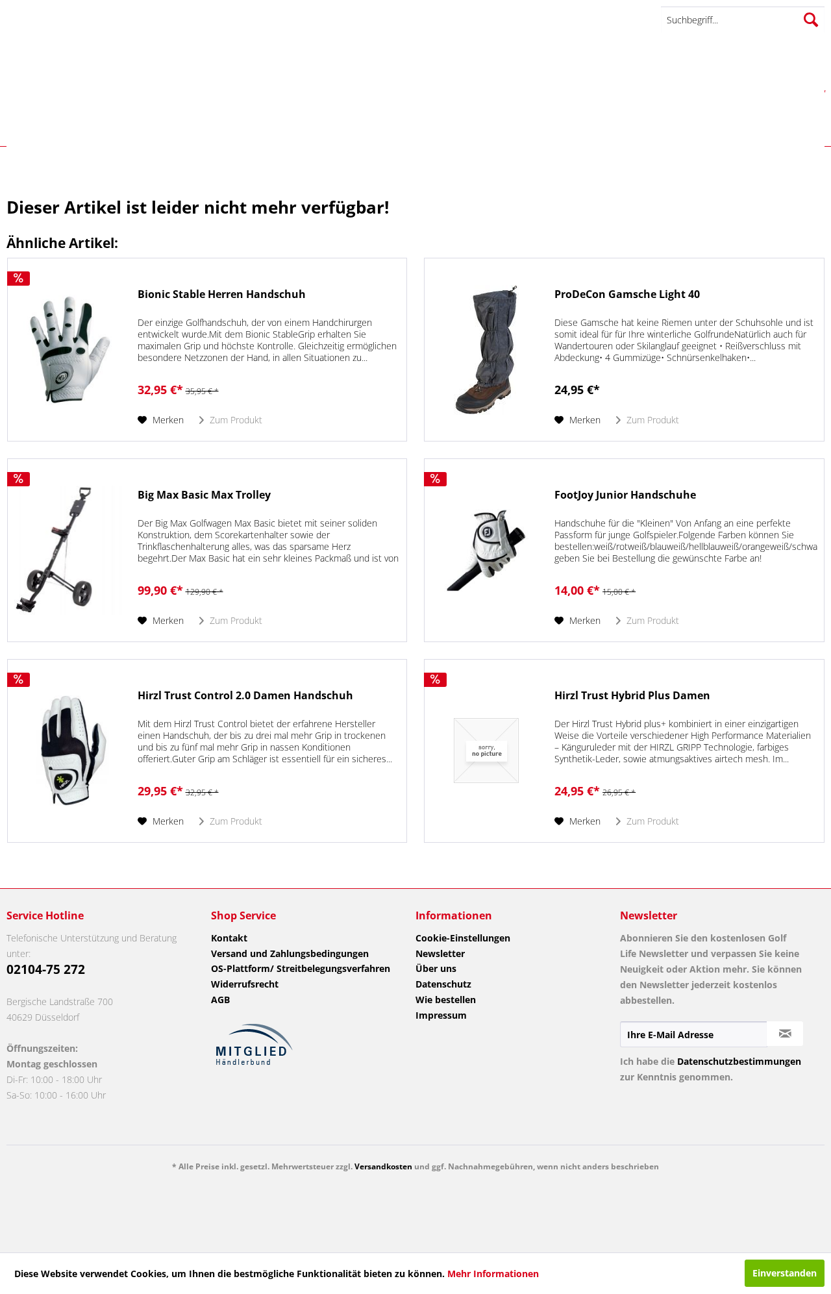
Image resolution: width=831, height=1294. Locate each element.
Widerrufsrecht (245, 984)
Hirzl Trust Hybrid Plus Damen (632, 696)
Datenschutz (443, 984)
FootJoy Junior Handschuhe (625, 495)
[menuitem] (743, 19)
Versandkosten (383, 1166)
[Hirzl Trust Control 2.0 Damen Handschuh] (69, 751)
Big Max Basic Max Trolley (204, 495)
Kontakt (229, 938)
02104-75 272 (45, 969)
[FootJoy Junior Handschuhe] (486, 550)
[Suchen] (811, 19)
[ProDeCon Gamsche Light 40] (486, 349)
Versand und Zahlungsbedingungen (290, 953)
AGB (220, 999)
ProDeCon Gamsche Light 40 (627, 294)
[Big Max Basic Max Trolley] (69, 550)
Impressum (441, 1015)
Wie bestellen (446, 999)
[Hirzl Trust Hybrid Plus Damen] (486, 751)
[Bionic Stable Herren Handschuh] (69, 349)
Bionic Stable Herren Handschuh (222, 294)
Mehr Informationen (493, 1273)
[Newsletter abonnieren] (785, 1033)
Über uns (436, 968)
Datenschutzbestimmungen (739, 1061)
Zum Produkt (234, 420)
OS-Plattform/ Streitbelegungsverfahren (300, 968)
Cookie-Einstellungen (463, 938)
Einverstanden (784, 1273)
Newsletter (440, 953)
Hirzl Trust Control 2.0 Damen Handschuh (245, 696)
